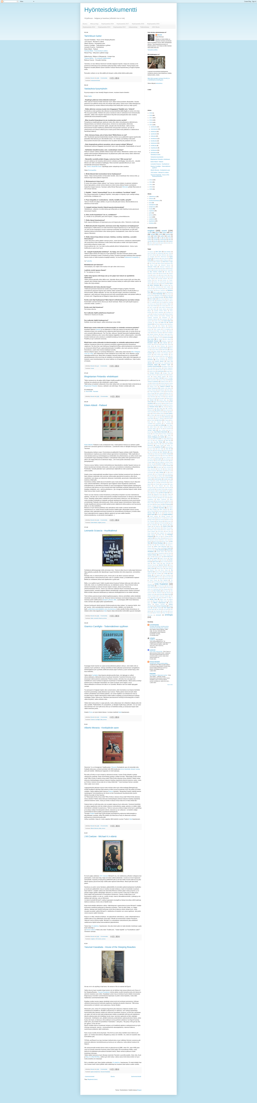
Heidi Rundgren (160, 398)
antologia (169, 615)
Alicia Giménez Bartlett (156, 271)
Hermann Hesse (154, 406)
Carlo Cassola (162, 305)
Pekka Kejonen (151, 534)
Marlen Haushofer (161, 499)
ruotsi (160, 234)
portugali (155, 239)
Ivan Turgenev (157, 421)
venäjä (153, 234)
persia (150, 244)
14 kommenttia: (104, 936)
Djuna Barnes (158, 327)
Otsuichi (159, 528)
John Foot (150, 440)
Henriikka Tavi (161, 405)
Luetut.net (152, 650)
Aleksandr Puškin (152, 266)
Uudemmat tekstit (89, 1076)
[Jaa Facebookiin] (116, 78)
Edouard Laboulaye (157, 332)
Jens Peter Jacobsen (166, 433)
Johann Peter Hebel (165, 435)
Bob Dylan (150, 297)
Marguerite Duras (158, 494)
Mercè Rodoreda (167, 504)
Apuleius (163, 283)
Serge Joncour (163, 558)
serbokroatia (163, 239)
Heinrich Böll (153, 400)
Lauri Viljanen (159, 475)
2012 (150, 182)
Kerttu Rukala (152, 465)
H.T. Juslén (161, 391)
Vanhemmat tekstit (136, 1076)
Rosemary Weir (151, 549)
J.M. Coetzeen (103, 876)
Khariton (160, 465)
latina (169, 239)
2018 (150, 115)
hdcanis (160, 35)
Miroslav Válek (151, 512)
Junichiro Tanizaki (166, 453)
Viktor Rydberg (157, 590)
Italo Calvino (152, 420)
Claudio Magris (167, 320)
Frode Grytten (158, 368)
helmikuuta (154, 150)
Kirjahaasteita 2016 (138, 24)
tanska (155, 238)
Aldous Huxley (154, 265)
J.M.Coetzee (98, 938)
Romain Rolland (167, 548)
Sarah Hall (150, 556)
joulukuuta (154, 127)
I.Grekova (155, 413)
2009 (150, 189)
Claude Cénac (157, 320)
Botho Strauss (161, 298)
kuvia (150, 202)
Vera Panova (168, 587)
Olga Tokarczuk (163, 524)
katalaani (170, 241)
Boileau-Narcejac (159, 297)
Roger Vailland (157, 548)
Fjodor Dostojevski (160, 358)
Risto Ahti (151, 544)
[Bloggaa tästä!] (113, 78)
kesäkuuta (154, 141)
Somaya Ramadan (158, 566)
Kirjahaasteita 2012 (119, 27)
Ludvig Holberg (158, 487)
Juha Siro (168, 448)
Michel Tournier (159, 508)
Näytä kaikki (170, 684)
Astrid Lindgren (167, 286)
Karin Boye (158, 460)
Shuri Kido (163, 560)
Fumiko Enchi (152, 369)
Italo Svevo (159, 420)
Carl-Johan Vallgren (166, 304)
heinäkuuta (154, 138)
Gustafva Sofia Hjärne (165, 388)
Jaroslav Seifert (152, 430)
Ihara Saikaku (169, 413)
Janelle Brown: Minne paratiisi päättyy (159, 663)
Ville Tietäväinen (158, 592)
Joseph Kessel (160, 445)
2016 (150, 120)
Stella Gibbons (169, 568)
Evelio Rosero (157, 354)
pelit (150, 213)
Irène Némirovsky (166, 416)
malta (171, 242)
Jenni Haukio (156, 433)
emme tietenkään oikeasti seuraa (130, 769)
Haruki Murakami (151, 396)
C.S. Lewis (151, 302)
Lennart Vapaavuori (161, 477)
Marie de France (169, 495)
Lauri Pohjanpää (159, 474)
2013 (150, 180)
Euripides (150, 352)
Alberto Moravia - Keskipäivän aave (101, 727)
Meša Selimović (163, 506)
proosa (103, 522)
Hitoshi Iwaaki (151, 411)
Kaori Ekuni (150, 459)
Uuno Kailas (151, 586)
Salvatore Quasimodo (159, 553)
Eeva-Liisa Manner (166, 335)
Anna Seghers (151, 278)
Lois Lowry (155, 482)
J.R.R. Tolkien (169, 425)
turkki (155, 244)
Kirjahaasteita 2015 (153, 24)
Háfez (166, 411)
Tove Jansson (164, 580)
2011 (150, 184)
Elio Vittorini (168, 339)
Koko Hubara (168, 469)
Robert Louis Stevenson (160, 546)
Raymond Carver (169, 538)
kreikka (149, 239)
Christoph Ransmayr (153, 317)
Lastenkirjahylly (154, 625)
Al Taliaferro (158, 261)
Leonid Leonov (167, 479)
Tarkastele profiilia (153, 50)
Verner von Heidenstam (153, 589)
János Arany (165, 455)
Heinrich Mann (162, 400)
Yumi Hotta (165, 611)
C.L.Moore (170, 300)
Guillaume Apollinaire (165, 386)
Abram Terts (168, 253)
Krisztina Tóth (162, 470)
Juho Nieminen (163, 452)
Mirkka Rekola (168, 511)
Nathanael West (151, 517)
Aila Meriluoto (156, 258)
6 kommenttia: (104, 520)
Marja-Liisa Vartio (163, 497)
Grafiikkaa (152, 639)
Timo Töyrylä (150, 578)
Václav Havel (168, 594)
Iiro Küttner (152, 415)
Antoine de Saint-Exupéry (160, 281)
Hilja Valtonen (157, 410)
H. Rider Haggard (153, 391)
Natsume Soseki (169, 517)
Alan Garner (152, 263)
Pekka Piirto (161, 534)
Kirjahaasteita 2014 (89, 27)
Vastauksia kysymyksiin (95, 88)
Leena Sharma (151, 477)
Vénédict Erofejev (152, 595)
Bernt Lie (155, 292)
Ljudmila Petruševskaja (160, 480)
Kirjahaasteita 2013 (104, 27)
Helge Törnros (156, 401)
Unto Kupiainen (161, 584)
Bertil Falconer (163, 292)
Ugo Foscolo (165, 581)
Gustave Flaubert (152, 389)
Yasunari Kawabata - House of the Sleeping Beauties (110, 947)
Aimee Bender (165, 258)
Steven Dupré (164, 570)
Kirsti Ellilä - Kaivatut (92, 391)
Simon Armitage (164, 561)
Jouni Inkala (152, 448)
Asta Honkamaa (157, 286)
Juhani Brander (158, 450)
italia (92, 618)
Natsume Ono (160, 517)
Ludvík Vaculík (167, 487)
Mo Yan (160, 512)
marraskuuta (154, 129)
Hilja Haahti (160, 408)
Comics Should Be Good (94, 166)
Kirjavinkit (153, 673)
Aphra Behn (156, 283)
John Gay (168, 440)
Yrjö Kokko (165, 609)
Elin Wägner (160, 339)
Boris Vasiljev (152, 298)
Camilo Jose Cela (160, 302)
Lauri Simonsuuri (169, 474)
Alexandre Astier (157, 270)
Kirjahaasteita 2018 (107, 24)
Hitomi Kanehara (167, 410)
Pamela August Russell (155, 529)
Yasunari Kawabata (105, 1071)
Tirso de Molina (158, 578)
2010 (150, 187)
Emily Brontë (151, 346)
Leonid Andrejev (158, 479)
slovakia (150, 241)
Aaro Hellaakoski (159, 253)
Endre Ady (156, 347)
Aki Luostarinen (156, 260)
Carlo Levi (170, 305)
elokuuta (153, 136)
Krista (90, 712)
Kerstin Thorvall (169, 464)
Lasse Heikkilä (159, 472)
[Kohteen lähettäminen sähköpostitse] (111, 78)
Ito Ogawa (166, 420)
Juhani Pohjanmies (168, 450)
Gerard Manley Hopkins (159, 376)
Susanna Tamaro (159, 571)
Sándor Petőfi (151, 573)
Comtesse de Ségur (153, 322)
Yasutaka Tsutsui (157, 607)
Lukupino (152, 638)
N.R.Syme (159, 514)
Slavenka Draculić (152, 565)
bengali (156, 242)
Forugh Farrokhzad (160, 359)
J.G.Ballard (150, 423)
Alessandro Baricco (161, 268)
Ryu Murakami (160, 550)
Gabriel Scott (152, 371)
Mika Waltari (170, 507)
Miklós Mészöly (163, 509)
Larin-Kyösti (150, 472)
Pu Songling (166, 536)
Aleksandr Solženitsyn (165, 266)
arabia (162, 236)
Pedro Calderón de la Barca (164, 533)
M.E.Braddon (152, 490)
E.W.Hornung (151, 330)
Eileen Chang (159, 337)
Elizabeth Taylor (152, 342)
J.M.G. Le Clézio (159, 425)
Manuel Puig (155, 492)
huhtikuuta (154, 145)
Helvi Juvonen (158, 403)
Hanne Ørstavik (160, 393)
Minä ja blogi (94, 24)
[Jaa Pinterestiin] (118, 78)
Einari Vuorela (167, 337)
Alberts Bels (170, 263)
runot (150, 217)
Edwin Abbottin (88, 444)
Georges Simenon (152, 374)
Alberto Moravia (94, 828)
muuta (92, 368)
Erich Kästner (164, 347)
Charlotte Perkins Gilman (160, 310)
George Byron (169, 371)
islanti (169, 237)
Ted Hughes (157, 575)
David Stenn (157, 324)
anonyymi (158, 615)
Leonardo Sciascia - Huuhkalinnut (100, 530)
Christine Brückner (154, 315)
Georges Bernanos (155, 373)
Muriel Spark (151, 514)
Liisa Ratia (150, 480)
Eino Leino (151, 339)
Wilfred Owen (163, 599)
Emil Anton (156, 344)
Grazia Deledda (162, 384)
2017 (150, 117)
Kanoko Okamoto (166, 457)
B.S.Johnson (151, 290)
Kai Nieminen (156, 457)
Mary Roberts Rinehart (160, 501)
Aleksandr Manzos (165, 265)
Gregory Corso (153, 386)
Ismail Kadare (169, 418)
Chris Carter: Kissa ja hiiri (156, 651)
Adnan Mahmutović (162, 256)
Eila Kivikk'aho (151, 337)
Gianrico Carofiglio (95, 719)
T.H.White (159, 573)
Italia (105, 611)
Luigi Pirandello (151, 489)
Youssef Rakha (151, 609)
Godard (92, 813)
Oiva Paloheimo (153, 524)
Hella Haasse (165, 401)
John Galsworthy (159, 440)
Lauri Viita (151, 475)
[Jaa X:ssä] (114, 78)
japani (92, 1071)
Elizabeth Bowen (153, 341)
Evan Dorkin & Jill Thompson (162, 352)
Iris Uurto (158, 416)
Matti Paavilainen (160, 502)
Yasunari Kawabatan (104, 992)
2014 (150, 124)
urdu (159, 244)
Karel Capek (158, 459)
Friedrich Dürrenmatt (153, 366)
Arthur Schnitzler (154, 285)
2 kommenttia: (104, 717)
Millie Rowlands (159, 511)
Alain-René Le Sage (168, 261)
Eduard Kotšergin (168, 332)
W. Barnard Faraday (163, 595)
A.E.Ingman (150, 251)
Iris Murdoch (150, 416)
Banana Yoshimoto (160, 290)
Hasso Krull (160, 396)
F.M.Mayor (166, 354)
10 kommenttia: (104, 396)
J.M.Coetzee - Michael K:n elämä (100, 836)
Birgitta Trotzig (159, 295)
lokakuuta (153, 131)
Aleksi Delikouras (151, 268)
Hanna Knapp (151, 393)
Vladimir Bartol (159, 594)
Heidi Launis (152, 398)
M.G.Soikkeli (160, 490)
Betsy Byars (168, 293)
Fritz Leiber (150, 368)
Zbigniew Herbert (156, 612)
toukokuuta (154, 143)
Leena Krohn (168, 475)
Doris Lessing (157, 329)
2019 (150, 113)
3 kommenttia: (104, 366)
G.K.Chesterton (169, 369)
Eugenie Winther (167, 351)
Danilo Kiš (163, 322)
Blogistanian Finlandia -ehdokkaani (101, 376)
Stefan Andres (167, 566)
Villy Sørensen (167, 592)
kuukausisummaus (95, 80)
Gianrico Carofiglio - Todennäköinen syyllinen (106, 626)
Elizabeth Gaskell (166, 341)
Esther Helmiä (156, 351)
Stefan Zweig (151, 568)
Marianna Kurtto (159, 495)
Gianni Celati (158, 378)
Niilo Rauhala (159, 521)
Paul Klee (168, 531)
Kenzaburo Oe (159, 464)
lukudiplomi (152, 204)
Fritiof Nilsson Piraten (166, 366)
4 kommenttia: (104, 78)
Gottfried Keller (155, 383)
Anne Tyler (157, 280)
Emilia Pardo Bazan (166, 344)
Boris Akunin (169, 297)
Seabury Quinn (158, 556)
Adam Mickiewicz (163, 255)
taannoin (98, 329)
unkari (149, 238)
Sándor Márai (168, 571)
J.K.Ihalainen (158, 423)
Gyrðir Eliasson (161, 389)
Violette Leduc (151, 594)
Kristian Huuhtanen (152, 470)
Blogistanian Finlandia (90, 386)
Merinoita (125, 187)
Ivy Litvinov (167, 421)
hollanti (161, 241)
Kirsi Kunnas (167, 465)
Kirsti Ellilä (150, 467)
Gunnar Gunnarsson (153, 388)
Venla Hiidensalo (151, 587)
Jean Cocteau (162, 430)
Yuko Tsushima (156, 611)
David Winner (165, 324)
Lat (166, 472)
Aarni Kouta (150, 253)
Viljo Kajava (166, 590)
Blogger (139, 1090)
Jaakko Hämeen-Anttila (165, 426)
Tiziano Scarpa (153, 580)
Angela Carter (158, 276)
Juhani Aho (150, 450)
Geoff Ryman (160, 371)
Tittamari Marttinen (168, 578)
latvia (167, 242)
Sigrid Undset (155, 561)
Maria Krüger (168, 494)
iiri (165, 241)
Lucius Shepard (159, 485)
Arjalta (90, 96)
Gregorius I (170, 384)
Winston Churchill (159, 604)
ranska (150, 232)
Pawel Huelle (151, 533)
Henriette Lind (152, 405)
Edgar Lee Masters (161, 330)
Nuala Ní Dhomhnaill (161, 523)
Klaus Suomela (167, 467)
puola (169, 236)
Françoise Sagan (153, 364)
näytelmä (151, 211)
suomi (164, 231)
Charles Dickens (163, 309)
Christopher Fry (166, 317)
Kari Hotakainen (167, 459)
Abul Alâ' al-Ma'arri (152, 255)
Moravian (114, 767)
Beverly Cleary (151, 295)
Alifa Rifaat (168, 271)
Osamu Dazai (167, 526)
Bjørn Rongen (168, 295)
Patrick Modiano (151, 531)
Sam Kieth (168, 553)
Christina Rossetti (169, 314)
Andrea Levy (155, 275)
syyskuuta (154, 134)
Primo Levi (158, 536)
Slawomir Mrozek (163, 565)
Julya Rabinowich (156, 453)
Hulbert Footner (159, 411)
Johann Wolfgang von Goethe (156, 437)
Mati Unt (169, 501)
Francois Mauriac (159, 361)
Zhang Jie (164, 612)
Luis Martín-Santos (161, 489)
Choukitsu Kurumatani (157, 314)
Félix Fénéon (160, 369)
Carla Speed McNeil (152, 305)
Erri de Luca (164, 349)
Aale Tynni (158, 251)
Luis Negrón (170, 489)
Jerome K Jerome (152, 435)
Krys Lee (169, 470)
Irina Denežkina (167, 415)
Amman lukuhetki (155, 662)
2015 (150, 122)
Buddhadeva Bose (161, 300)
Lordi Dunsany (163, 482)
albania (151, 242)
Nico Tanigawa (151, 521)
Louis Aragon (164, 484)
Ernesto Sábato (155, 349)
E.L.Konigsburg (167, 329)
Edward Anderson (154, 334)
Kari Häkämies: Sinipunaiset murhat (158, 675)
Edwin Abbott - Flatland (95, 405)
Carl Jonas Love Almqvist (154, 304)
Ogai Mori (170, 523)
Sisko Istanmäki (167, 563)
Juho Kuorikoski (153, 452)
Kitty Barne (158, 467)
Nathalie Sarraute (165, 516)
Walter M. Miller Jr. (168, 597)
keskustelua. (159, 83)
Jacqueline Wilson (152, 428)
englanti (99, 522)
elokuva (151, 198)
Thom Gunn (160, 576)
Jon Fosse (159, 442)
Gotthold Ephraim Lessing (167, 383)
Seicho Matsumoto (168, 556)
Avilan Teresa (168, 288)
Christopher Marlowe (152, 319)
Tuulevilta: (89, 261)
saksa (164, 232)
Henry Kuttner (169, 405)
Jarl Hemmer (168, 428)
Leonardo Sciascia (98, 618)
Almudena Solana (152, 273)
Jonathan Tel (156, 443)
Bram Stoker (170, 298)
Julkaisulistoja (133, 27)
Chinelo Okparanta (158, 312)
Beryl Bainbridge (158, 293)
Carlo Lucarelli (152, 307)
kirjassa (110, 791)
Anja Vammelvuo (167, 276)
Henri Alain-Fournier (168, 403)
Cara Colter (168, 302)
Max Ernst (168, 502)
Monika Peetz (167, 512)
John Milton (150, 442)
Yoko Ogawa (167, 607)
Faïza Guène (165, 356)
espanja (168, 234)
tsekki (155, 236)
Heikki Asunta (169, 398)
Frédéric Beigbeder (168, 368)
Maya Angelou (157, 504)
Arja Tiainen (170, 283)
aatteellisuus (152, 196)
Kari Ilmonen (150, 460)
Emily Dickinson (161, 346)
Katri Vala (151, 464)
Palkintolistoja (144, 27)
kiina (165, 237)
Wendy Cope (153, 599)
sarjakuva (151, 219)
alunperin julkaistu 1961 (109, 599)
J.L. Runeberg (167, 423)
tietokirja (151, 223)
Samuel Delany (152, 555)
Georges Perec (167, 373)
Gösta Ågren (170, 389)
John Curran (156, 438)
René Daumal (156, 541)
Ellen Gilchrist (163, 342)
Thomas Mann (167, 576)
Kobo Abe (160, 469)
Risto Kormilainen (161, 544)
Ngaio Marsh (152, 519)
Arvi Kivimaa (165, 285)
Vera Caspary (160, 587)
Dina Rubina (161, 325)
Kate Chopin (166, 460)
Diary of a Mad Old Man (93, 1057)
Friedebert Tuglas (165, 364)
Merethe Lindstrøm (152, 506)
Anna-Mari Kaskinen (162, 278)
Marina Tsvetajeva (153, 497)
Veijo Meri (169, 585)
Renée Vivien (165, 541)
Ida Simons (161, 413)
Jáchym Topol (157, 455)
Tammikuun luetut (92, 36)
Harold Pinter (168, 394)
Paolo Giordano (167, 529)
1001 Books (156, 27)
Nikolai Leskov (167, 521)
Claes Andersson (163, 319)
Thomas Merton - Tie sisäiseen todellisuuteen (97, 58)
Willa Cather (155, 601)
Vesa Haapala (164, 589)
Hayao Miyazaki (169, 396)
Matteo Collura (151, 502)
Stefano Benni (160, 568)
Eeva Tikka (157, 335)
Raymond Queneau (154, 539)
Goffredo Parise (164, 381)
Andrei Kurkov (164, 275)
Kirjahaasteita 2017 (123, 24)
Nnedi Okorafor (151, 523)
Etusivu (85, 24)
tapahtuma (152, 221)
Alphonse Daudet (162, 273)
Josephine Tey (159, 447)
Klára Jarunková (151, 469)
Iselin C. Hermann (159, 418)
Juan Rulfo (160, 448)
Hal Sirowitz (168, 391)
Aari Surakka (167, 251)
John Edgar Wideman (166, 438)
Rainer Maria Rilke (159, 538)
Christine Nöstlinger (166, 315)
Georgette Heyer (162, 374)
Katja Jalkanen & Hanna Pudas (165, 462)
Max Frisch (150, 504)
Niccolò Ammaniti (161, 519)
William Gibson (164, 601)
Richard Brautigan (158, 543)
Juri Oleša (150, 455)
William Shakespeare (159, 602)
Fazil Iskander (156, 356)
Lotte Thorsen (156, 484)
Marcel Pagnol (164, 492)
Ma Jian (166, 490)
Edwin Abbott (94, 522)
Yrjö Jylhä (159, 609)
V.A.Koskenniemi (161, 585)
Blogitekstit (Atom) (92, 1079)
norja (149, 236)
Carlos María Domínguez (165, 307)
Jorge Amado (165, 443)
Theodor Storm (151, 576)
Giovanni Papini (162, 379)
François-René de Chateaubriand (163, 363)
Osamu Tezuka (151, 528)
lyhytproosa (97, 1071)
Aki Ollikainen (165, 260)
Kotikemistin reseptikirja (132, 257)
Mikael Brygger (153, 509)
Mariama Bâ (150, 495)
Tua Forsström (157, 581)
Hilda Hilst (163, 406)
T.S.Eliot (165, 573)
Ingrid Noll (159, 415)
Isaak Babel (150, 418)
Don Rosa (165, 327)
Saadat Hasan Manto (162, 551)
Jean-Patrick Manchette (160, 432)
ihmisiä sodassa (91, 929)
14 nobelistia (95, 926)
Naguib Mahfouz (168, 514)
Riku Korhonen (169, 543)
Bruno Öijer (152, 300)
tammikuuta (154, 152)
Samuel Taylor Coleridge (165, 555)
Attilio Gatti (150, 288)
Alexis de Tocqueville (168, 270)
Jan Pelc (160, 428)
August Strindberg (159, 288)
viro (160, 237)
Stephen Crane (154, 570)
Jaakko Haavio (153, 426)
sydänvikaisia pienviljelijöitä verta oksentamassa (102, 609)
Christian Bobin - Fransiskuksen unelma (96, 51)
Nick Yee (169, 519)
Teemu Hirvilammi (167, 575)
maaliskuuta (154, 148)
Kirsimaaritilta (92, 170)
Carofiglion (95, 675)
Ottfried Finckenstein (168, 528)
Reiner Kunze (164, 539)
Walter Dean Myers (157, 597)
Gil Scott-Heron (152, 379)
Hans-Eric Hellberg (158, 394)
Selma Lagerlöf (153, 558)
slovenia (156, 241)
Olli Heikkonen (157, 526)
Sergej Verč (156, 560)
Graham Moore (152, 384)
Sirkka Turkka (156, 563)
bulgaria (162, 242)
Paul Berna (161, 531)
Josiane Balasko (169, 447)
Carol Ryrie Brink (152, 309)
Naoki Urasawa (154, 516)
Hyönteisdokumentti (110, 9)
